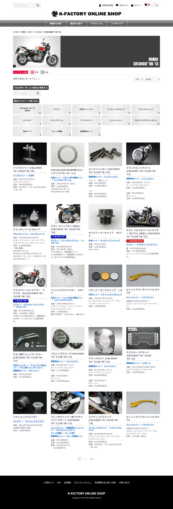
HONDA (38, 31)
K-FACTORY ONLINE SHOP (86, 493)
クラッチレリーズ (146, 109)
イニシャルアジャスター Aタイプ (67, 291)
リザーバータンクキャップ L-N (105, 290)
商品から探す (76, 23)
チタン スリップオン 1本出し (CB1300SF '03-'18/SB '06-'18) (66, 229)
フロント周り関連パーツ (72, 177)
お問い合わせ (124, 482)
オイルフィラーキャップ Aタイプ (105, 234)
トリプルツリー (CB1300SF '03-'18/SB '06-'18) (27, 169)
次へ (92, 459)
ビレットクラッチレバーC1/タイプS (143, 418)
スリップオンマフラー (70, 240)
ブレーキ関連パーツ (74, 436)
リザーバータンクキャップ (111, 294)
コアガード (146, 363)
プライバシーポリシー (83, 482)
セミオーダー (58, 236)
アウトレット (97, 23)
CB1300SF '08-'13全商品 (27, 109)
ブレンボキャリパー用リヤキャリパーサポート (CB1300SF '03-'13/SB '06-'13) (67, 420)
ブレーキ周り (70, 433)
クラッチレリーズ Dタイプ (26, 229)
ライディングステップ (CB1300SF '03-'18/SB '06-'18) (103, 420)
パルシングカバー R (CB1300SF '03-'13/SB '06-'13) (67, 355)
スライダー (27, 120)
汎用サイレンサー (86, 109)
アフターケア (117, 23)
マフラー (56, 109)
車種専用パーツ (86, 131)
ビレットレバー (116, 120)
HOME (16, 31)
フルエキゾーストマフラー (147, 244)
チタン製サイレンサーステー (31, 367)
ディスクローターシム (63, 180)
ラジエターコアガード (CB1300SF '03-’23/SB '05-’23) (138, 355)
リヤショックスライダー (25, 416)
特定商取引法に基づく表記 (105, 482)
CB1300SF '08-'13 (52, 31)
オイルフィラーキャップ (110, 240)
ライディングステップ (116, 109)
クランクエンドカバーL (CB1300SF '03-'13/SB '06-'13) (141, 171)
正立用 (31, 175)
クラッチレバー (148, 297)
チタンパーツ (34, 370)
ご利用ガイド (48, 482)
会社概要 (67, 482)
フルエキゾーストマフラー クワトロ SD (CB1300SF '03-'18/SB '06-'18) (29, 293)
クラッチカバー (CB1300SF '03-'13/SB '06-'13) (103, 360)
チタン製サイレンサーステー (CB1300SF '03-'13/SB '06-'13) (28, 357)
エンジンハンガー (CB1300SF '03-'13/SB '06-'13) (104, 170)
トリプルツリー (86, 120)
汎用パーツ (27, 131)
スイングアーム (57, 120)
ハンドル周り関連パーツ (72, 297)
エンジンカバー (148, 178)
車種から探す (56, 23)
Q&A (59, 482)
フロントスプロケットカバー (145, 120)
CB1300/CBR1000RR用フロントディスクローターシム (67, 171)
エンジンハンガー (111, 176)
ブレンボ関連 (57, 131)
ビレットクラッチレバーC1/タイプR (143, 291)
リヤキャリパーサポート (65, 430)
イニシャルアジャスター (63, 300)
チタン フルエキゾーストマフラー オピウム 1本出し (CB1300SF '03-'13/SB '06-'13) (143, 233)
